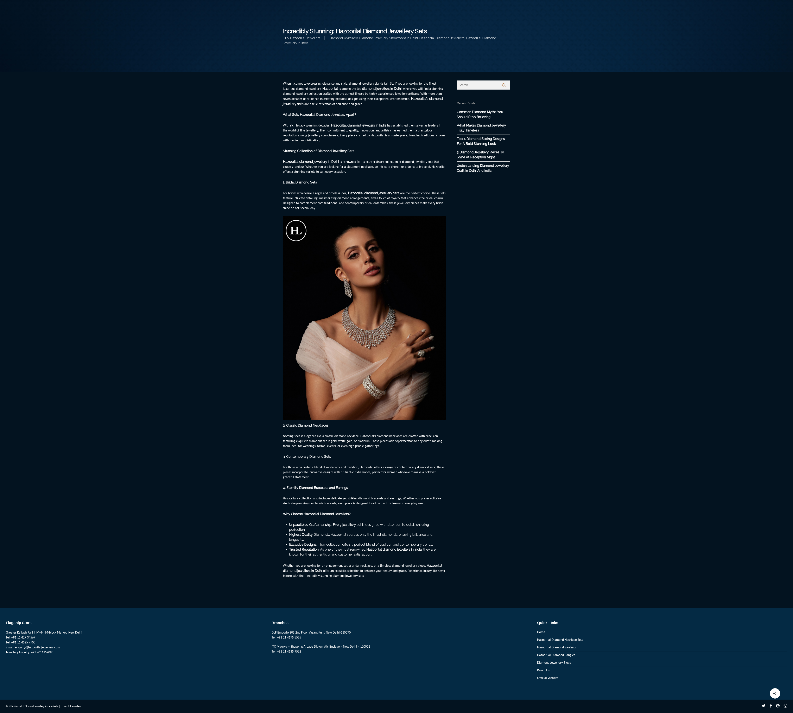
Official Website (547, 678)
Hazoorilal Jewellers (305, 38)
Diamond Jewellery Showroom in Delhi (388, 38)
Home (541, 632)
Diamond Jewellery (343, 38)
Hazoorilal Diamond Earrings (556, 647)
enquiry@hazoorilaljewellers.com (37, 647)
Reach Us (543, 670)
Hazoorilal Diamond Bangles (556, 655)
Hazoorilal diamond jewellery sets (373, 193)
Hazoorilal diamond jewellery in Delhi (311, 162)
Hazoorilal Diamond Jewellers (441, 38)
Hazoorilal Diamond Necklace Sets (560, 640)
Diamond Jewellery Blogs (554, 663)
